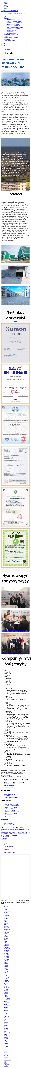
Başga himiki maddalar (13, 24)
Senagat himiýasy (11, 30)
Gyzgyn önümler (9, 829)
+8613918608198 (8, 847)
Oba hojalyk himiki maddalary (15, 21)
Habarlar (6, 36)
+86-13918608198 (9, 785)
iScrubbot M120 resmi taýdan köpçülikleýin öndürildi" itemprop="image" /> (16, 631)
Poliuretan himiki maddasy (14, 19)
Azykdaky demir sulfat (11, 835)
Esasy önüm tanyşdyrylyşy (11, 34)
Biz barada (7, 39)
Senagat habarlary (8, 823)
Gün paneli (10, 31)
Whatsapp (3, 839)
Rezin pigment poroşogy (7, 832)
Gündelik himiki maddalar (14, 28)
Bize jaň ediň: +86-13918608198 (9, 11)
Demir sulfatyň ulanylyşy (15, 833)
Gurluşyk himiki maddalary (14, 22)
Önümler (6, 18)
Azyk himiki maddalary (13, 25)
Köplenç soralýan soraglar (11, 37)
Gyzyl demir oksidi (19, 832)
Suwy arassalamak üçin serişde (15, 27)
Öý (5, 16)
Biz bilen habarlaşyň (9, 40)
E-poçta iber (4, 838)
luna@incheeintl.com (9, 787)
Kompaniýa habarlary (9, 824)
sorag (8, 775)
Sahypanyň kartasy (20, 829)
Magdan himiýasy (12, 33)
